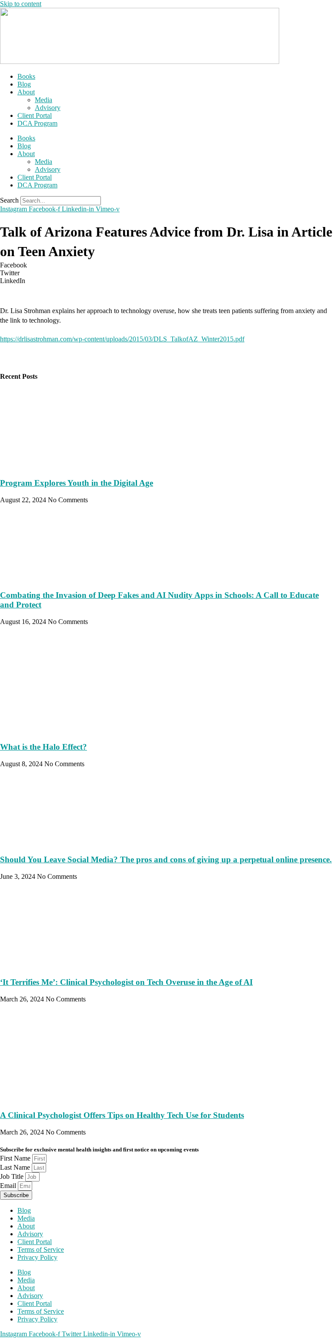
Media (43, 99)
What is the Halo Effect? (43, 746)
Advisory (47, 107)
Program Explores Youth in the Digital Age (76, 482)
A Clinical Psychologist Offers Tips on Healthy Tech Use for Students (122, 1115)
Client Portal (34, 115)
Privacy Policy (37, 1257)
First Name (16, 1158)
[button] (167, 265)
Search (9, 200)
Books (26, 76)
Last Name (16, 1167)
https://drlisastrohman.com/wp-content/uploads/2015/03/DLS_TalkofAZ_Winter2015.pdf (122, 339)
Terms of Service (40, 1249)
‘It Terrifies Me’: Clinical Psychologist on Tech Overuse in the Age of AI (126, 982)
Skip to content (20, 3)
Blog (24, 84)
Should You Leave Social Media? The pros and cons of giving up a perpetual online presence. (166, 859)
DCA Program (37, 123)
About (26, 92)
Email (9, 1185)
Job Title (12, 1176)
